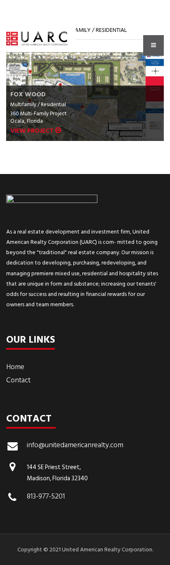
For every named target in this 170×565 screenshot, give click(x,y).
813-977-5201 (46, 497)
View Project (32, 130)
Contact (18, 380)
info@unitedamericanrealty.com (75, 446)
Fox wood (28, 94)
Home (15, 367)
